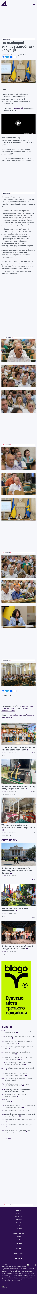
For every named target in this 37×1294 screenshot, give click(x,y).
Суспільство (5, 55)
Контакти (18, 1258)
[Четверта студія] (4, 3)
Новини (18, 1244)
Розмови (18, 1239)
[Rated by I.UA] (31, 1265)
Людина (18, 1236)
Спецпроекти (18, 1233)
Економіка (18, 1217)
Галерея (3, 752)
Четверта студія (18, 108)
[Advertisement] (18, 24)
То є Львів (18, 1228)
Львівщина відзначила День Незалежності (14, 909)
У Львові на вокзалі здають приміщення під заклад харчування (18, 826)
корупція (21, 715)
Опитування (18, 1253)
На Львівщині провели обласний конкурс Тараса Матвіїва (17, 947)
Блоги (18, 1248)
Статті (18, 1211)
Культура (18, 1223)
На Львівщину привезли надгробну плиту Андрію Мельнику (18, 787)
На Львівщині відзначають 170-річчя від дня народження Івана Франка (16, 870)
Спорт (18, 1225)
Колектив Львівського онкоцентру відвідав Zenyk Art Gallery (18, 748)
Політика (18, 1214)
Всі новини (9, 1138)
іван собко (14, 715)
